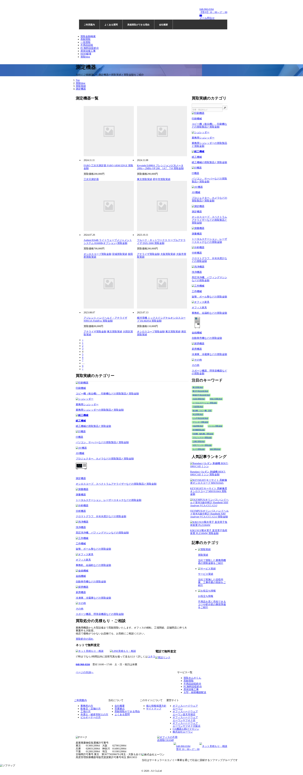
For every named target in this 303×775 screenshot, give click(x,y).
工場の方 (85, 711)
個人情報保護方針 (156, 705)
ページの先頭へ (84, 672)
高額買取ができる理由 (127, 711)
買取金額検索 (88, 36)
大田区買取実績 (199, 399)
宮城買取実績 (119, 254)
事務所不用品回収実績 (201, 395)
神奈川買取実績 (216, 399)
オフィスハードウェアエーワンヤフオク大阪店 (186, 724)
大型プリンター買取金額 (202, 445)
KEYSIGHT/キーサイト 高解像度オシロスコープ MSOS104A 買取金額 (208, 491)
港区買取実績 (215, 449)
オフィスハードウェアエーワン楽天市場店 (185, 713)
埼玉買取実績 (198, 414)
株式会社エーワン (183, 731)
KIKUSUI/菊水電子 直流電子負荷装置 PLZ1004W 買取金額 (208, 532)
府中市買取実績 (161, 179)
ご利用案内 (89, 25)
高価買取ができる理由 (138, 25)
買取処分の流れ (84, 639)
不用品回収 (86, 45)
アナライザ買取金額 (148, 254)
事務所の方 (86, 705)
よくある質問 (111, 25)
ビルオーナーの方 (90, 717)
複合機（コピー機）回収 (202, 410)
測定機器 (81, 88)
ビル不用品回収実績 (200, 418)
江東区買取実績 (199, 441)
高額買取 (85, 39)
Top (78, 80)
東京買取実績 (144, 179)
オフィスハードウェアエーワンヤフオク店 (185, 718)
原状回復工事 (88, 51)
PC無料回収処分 (89, 48)
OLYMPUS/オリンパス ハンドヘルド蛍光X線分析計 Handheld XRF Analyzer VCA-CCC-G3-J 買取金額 (209, 514)
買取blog (85, 56)
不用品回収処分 (192, 683)
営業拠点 (120, 708)
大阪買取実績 (167, 254)
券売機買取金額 (199, 430)
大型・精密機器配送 (195, 692)
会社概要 (163, 25)
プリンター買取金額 (200, 422)
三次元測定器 (91, 179)
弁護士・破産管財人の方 (94, 714)
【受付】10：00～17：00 (213, 10)
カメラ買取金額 (199, 449)
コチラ (151, 656)
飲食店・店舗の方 (90, 708)
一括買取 (85, 42)
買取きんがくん (192, 678)
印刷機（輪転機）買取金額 (203, 434)
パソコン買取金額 (215, 426)
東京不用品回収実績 (200, 391)
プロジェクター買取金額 (202, 437)
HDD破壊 (85, 53)
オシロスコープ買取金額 (97, 254)
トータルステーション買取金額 (205, 403)
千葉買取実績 (198, 407)
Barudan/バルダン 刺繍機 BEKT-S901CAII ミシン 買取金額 (208, 473)
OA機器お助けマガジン (186, 729)
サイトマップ (153, 708)
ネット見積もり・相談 (214, 746)
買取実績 (81, 86)
